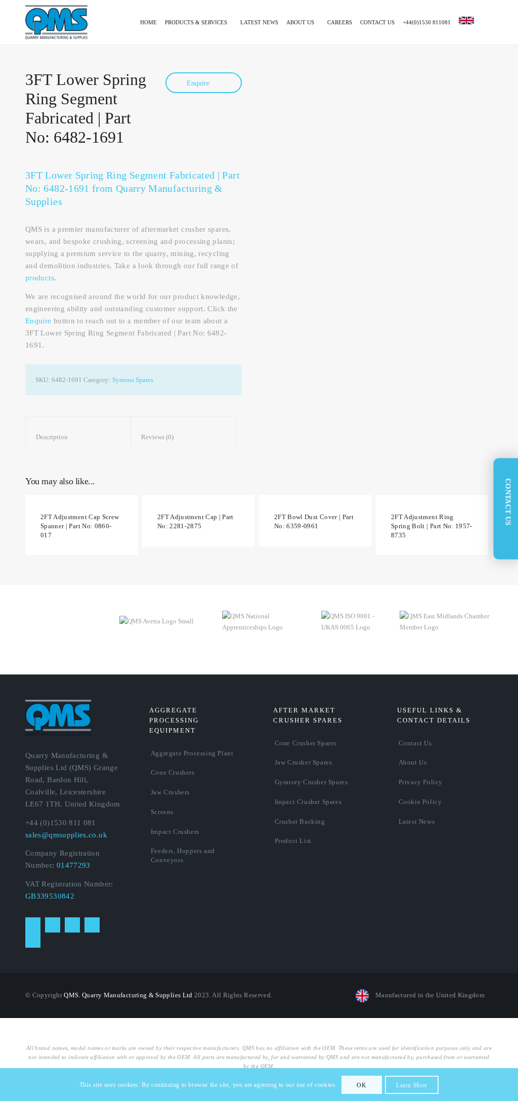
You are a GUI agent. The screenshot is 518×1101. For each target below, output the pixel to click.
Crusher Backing (300, 821)
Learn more (411, 1085)
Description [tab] (78, 437)
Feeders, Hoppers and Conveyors (183, 855)
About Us (413, 762)
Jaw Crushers (170, 792)
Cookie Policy (420, 802)
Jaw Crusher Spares (303, 762)
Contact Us (415, 743)
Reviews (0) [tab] (183, 437)
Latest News (417, 821)
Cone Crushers (173, 772)
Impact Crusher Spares (308, 802)
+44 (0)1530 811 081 (60, 823)
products (39, 278)
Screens (162, 812)
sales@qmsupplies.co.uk (66, 835)
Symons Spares (132, 380)
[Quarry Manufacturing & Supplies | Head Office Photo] (387, 135)
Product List (293, 840)
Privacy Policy (421, 782)
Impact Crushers (175, 831)
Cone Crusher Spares (306, 743)
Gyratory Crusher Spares (311, 782)
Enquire (199, 83)
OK (361, 1085)
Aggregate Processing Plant (192, 753)
